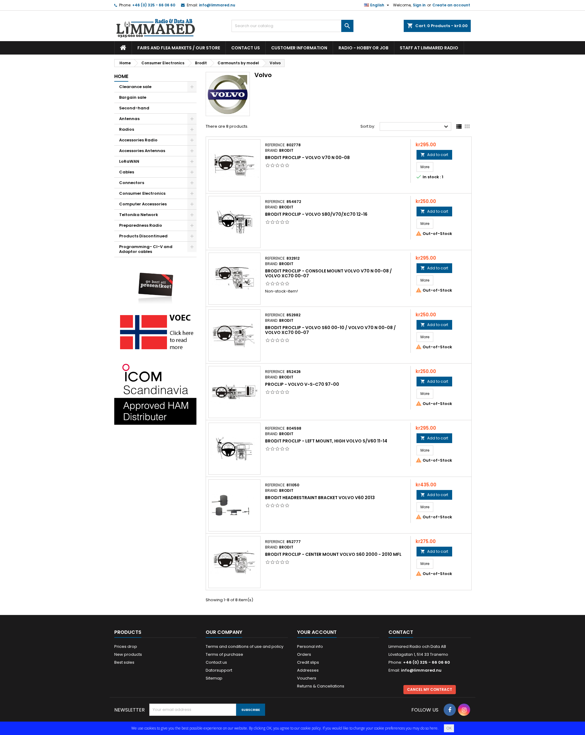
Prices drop (125, 646)
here (434, 728)
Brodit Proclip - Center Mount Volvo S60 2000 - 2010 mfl (333, 554)
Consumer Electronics (142, 193)
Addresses (308, 670)
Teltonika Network (138, 215)
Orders (304, 654)
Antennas (129, 119)
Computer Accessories (143, 204)
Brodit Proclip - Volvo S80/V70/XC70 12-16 (316, 214)
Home (121, 76)
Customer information (299, 48)
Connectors (131, 183)
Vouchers (306, 678)
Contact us (245, 48)
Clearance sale (135, 87)
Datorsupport (219, 670)
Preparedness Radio (140, 225)
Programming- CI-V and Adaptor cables (145, 249)
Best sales (124, 662)
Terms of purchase (224, 654)
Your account (317, 632)
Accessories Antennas (142, 151)
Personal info (310, 646)
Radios (126, 129)
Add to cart (434, 154)
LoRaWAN (129, 161)
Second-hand (134, 108)
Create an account (451, 5)
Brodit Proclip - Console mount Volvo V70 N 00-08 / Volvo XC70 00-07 (328, 273)
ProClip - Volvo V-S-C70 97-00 (302, 384)
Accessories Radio (138, 140)
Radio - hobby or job (363, 48)
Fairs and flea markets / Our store (178, 48)
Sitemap (214, 678)
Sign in (419, 5)
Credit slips (308, 662)
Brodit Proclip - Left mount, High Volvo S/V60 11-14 (326, 441)
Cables (126, 172)
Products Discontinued (143, 236)
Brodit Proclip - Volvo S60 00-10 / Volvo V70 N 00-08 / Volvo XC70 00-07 (330, 330)
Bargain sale (132, 97)
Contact (400, 632)
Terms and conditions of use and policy (244, 646)
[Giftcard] (155, 284)
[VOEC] (155, 332)
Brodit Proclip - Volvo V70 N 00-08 (307, 157)
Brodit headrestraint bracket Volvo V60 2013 (320, 498)
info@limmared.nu (217, 5)
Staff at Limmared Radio (429, 48)
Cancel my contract (429, 689)
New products (128, 654)
